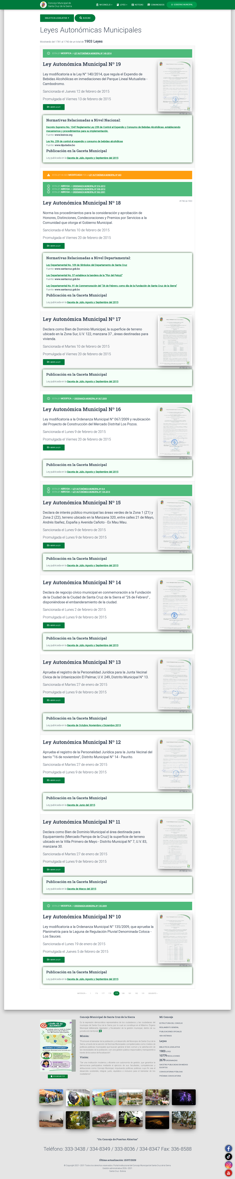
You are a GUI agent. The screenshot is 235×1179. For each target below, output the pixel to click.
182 (136, 993)
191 (143, 993)
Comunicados (155, 4)
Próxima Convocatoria (170, 1076)
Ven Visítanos (165, 1036)
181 (129, 993)
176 (96, 993)
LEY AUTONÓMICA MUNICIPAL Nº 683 (105, 175)
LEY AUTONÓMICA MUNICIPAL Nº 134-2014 (91, 492)
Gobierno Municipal (182, 4)
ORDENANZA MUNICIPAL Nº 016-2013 (89, 186)
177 (103, 993)
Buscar (86, 18)
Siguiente (152, 993)
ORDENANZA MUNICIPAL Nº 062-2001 (89, 192)
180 (123, 993)
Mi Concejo (103, 4)
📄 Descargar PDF (58, 1076)
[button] (74, 1046)
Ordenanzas (168, 1060)
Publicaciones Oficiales (170, 1032)
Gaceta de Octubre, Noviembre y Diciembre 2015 (94, 725)
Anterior (81, 993)
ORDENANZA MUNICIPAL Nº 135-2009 (90, 906)
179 (117, 993)
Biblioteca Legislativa (56, 18)
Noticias (137, 4)
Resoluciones (169, 1055)
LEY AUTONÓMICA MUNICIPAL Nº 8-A (89, 489)
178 (109, 993)
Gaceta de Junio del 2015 (81, 805)
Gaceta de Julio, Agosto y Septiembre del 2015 (92, 157)
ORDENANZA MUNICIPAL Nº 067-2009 (90, 399)
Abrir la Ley (55, 107)
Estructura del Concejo (171, 1023)
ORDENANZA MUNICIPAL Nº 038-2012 (89, 189)
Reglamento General (169, 1027)
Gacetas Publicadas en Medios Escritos (173, 1066)
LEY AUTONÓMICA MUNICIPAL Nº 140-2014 (93, 53)
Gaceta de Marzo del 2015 (81, 888)
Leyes (121, 4)
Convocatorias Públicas (171, 1072)
